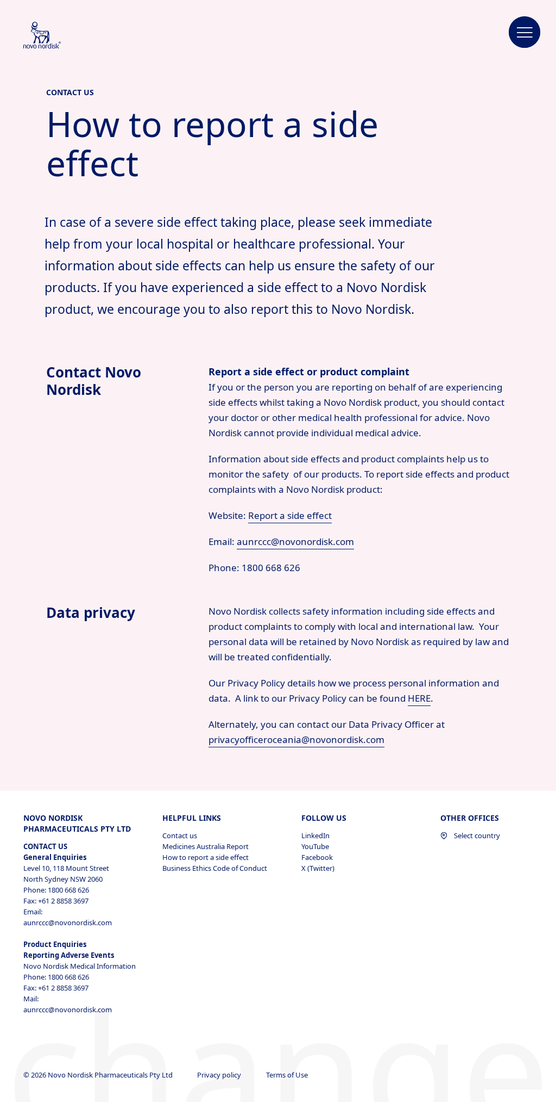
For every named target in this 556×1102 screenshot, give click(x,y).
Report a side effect (290, 515)
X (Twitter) (317, 868)
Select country (477, 835)
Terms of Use (287, 1075)
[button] (524, 32)
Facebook (317, 857)
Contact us (179, 835)
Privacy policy (220, 1075)
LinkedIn (315, 835)
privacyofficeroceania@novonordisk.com (296, 739)
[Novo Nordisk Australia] (56, 36)
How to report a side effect (205, 857)
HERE (419, 698)
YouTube (315, 846)
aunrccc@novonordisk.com (295, 541)
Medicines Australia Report (205, 846)
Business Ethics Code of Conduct (214, 868)
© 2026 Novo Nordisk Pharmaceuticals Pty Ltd (98, 1075)
